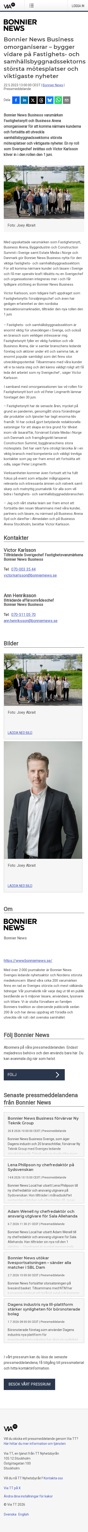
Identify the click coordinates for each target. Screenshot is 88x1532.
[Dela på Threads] (41, 100)
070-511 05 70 (23, 615)
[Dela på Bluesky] (50, 100)
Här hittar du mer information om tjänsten (35, 1443)
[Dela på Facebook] (16, 100)
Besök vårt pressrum (29, 1384)
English (23, 1514)
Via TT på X (12, 1488)
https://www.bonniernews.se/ (28, 960)
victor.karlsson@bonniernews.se (30, 575)
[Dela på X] (33, 100)
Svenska (10, 1514)
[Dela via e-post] (66, 100)
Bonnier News (53, 85)
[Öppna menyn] (32, 5)
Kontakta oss (53, 1478)
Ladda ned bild (20, 733)
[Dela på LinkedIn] (24, 100)
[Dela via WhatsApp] (58, 100)
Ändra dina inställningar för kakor (28, 1496)
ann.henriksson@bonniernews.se (30, 621)
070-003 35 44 (23, 569)
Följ (12, 1074)
